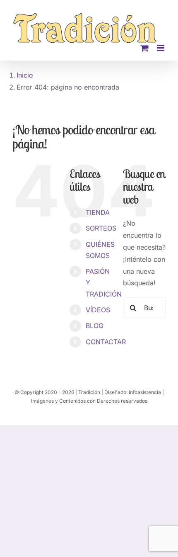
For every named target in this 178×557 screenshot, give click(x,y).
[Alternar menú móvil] (161, 48)
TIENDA (98, 212)
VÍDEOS (98, 310)
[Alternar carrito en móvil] (144, 48)
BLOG (94, 325)
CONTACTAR (106, 342)
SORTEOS (101, 228)
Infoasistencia (145, 392)
